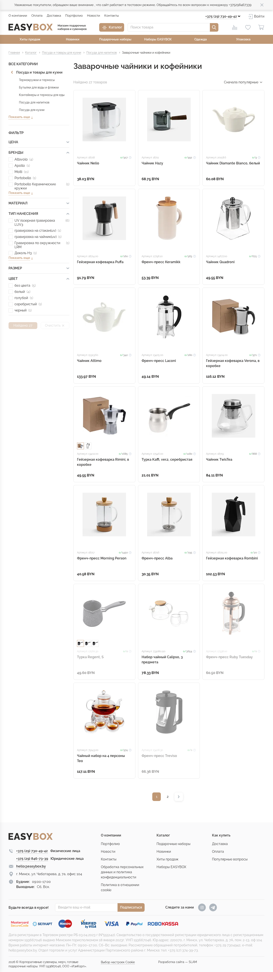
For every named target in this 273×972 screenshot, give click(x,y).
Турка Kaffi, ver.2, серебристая (167, 459)
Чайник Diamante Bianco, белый (233, 163)
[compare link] (234, 27)
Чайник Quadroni (220, 262)
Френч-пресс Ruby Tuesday (229, 657)
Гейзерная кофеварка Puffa (100, 262)
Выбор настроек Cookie (118, 962)
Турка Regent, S (90, 657)
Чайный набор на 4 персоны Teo (101, 758)
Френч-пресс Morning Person (101, 558)
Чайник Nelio (88, 163)
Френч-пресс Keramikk (161, 262)
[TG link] (213, 907)
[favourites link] (247, 27)
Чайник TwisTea (219, 459)
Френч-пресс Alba (157, 558)
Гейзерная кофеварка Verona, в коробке (233, 363)
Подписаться (131, 907)
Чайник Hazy (152, 163)
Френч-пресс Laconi (159, 361)
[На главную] (31, 27)
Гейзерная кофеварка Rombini (232, 558)
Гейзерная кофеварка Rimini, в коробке (103, 462)
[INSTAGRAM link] (202, 907)
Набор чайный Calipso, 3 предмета (162, 659)
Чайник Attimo (89, 361)
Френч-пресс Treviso (159, 756)
